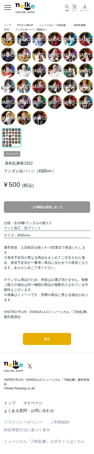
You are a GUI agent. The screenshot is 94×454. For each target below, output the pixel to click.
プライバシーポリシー (23, 422)
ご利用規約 (59, 422)
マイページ (32, 403)
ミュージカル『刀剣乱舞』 (53, 25)
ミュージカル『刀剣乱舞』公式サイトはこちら (44, 441)
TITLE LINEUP (25, 25)
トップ (7, 25)
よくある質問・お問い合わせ (29, 411)
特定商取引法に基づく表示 (27, 430)
